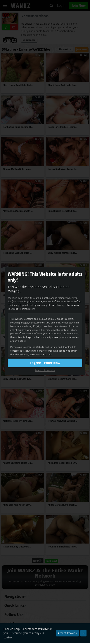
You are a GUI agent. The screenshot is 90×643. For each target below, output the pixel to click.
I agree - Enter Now (45, 362)
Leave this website (45, 370)
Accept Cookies (67, 633)
